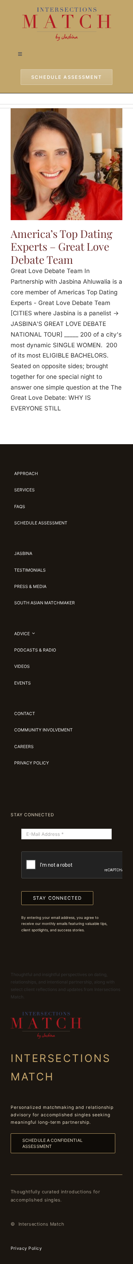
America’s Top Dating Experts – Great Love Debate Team (61, 247)
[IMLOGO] (66, 10)
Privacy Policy (26, 1248)
